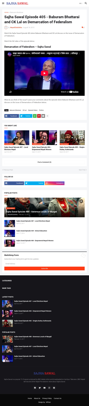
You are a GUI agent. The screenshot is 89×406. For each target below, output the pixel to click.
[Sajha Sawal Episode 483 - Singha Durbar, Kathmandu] (7, 323)
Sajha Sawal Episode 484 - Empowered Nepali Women (41, 148)
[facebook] (35, 388)
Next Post (82, 170)
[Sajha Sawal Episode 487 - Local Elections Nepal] (9, 223)
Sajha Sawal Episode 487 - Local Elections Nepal (16, 148)
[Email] (43, 116)
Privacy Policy (47, 398)
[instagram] (49, 388)
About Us (37, 398)
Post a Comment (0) (44, 162)
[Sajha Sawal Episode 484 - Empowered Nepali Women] (9, 243)
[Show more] (47, 116)
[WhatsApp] (35, 116)
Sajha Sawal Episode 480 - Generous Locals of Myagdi (33, 336)
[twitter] (40, 388)
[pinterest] (54, 388)
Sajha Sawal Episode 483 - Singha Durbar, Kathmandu (72, 148)
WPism (48, 402)
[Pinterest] (39, 116)
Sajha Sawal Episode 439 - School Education (31, 231)
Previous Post (8, 170)
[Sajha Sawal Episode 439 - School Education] (9, 233)
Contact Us (57, 398)
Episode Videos (32, 110)
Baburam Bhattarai (16, 12)
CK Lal (24, 110)
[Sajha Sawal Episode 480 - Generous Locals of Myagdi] (7, 339)
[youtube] (44, 388)
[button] (3, 3)
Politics (41, 110)
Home (6, 12)
